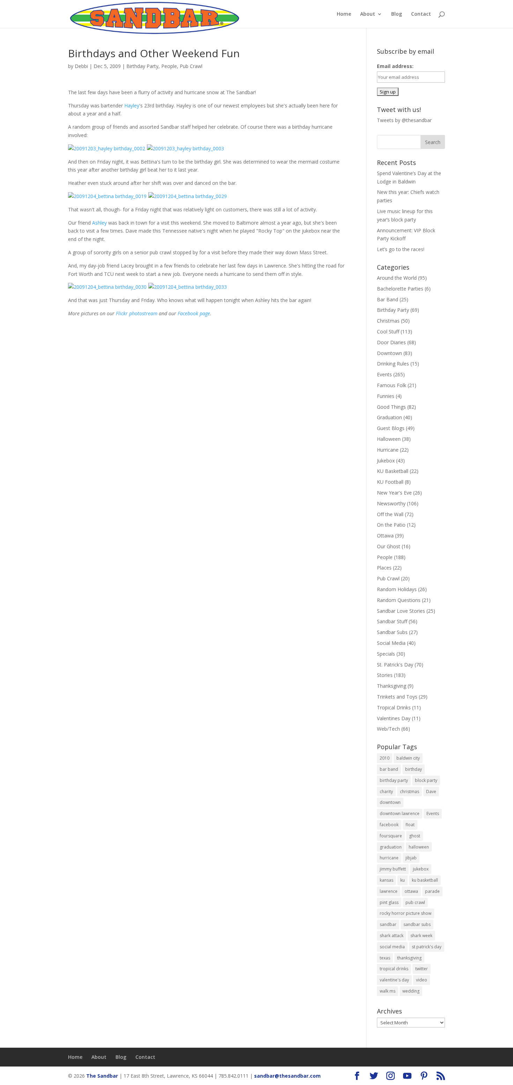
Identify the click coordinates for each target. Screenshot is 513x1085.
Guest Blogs (390, 428)
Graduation (389, 417)
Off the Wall (390, 514)
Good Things (391, 407)
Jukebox (386, 460)
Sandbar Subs (392, 632)
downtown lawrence (399, 813)
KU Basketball (392, 471)
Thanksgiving (391, 686)
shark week (421, 936)
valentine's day (394, 980)
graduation (391, 847)
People (169, 66)
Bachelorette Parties (400, 288)
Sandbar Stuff (392, 621)
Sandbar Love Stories (401, 611)
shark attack (391, 936)
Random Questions (399, 600)
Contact (421, 14)
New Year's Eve (394, 492)
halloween (419, 847)
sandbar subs (417, 924)
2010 (384, 758)
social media (392, 947)
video (421, 980)
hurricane (389, 858)
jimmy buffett (393, 869)
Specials (386, 653)
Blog (396, 14)
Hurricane (388, 449)
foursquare (391, 836)
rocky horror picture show (405, 913)
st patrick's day (426, 947)
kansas (386, 880)
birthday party (394, 780)
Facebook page (194, 313)
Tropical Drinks (394, 707)
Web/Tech (388, 728)
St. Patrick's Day (395, 664)
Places (384, 567)
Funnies (385, 396)
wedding (410, 991)
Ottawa (385, 535)
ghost (414, 836)
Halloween (389, 439)
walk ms (387, 991)
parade (432, 891)
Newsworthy (391, 503)
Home (344, 14)
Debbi (81, 66)
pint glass (389, 902)
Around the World (397, 277)
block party (426, 780)
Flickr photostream (136, 313)
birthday (413, 769)
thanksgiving (409, 958)
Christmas (388, 320)
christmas (409, 791)
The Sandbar (102, 1075)
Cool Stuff (388, 331)
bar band (389, 769)
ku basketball (425, 880)
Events (384, 374)
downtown (390, 802)
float (410, 825)
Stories (385, 675)
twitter (421, 969)
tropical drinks (394, 969)
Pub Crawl (191, 66)
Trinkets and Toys (397, 696)
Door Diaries (391, 342)
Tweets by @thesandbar (404, 120)
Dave (431, 791)
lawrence (388, 891)
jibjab (411, 858)
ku (402, 880)
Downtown (389, 353)
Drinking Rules (393, 363)
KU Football (390, 482)
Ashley (99, 222)
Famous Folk (391, 385)
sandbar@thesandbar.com (287, 1075)
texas (385, 958)
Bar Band (387, 299)
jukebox (421, 869)
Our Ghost (388, 546)
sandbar (388, 924)
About (367, 14)
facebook (389, 825)
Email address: (395, 66)
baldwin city (408, 758)
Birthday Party (142, 66)
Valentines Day (393, 718)
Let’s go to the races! (400, 249)
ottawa (411, 891)
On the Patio (391, 524)
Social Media (391, 643)
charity (386, 791)
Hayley (131, 105)
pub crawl (415, 902)
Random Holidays (397, 589)
